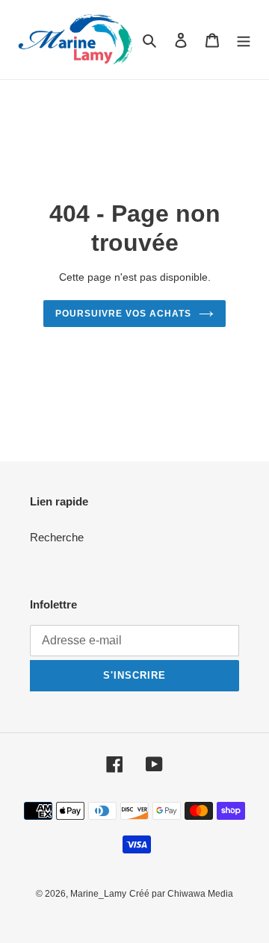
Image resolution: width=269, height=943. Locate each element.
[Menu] (243, 40)
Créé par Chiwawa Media (181, 893)
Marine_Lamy (98, 893)
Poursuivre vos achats (123, 313)
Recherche (57, 537)
